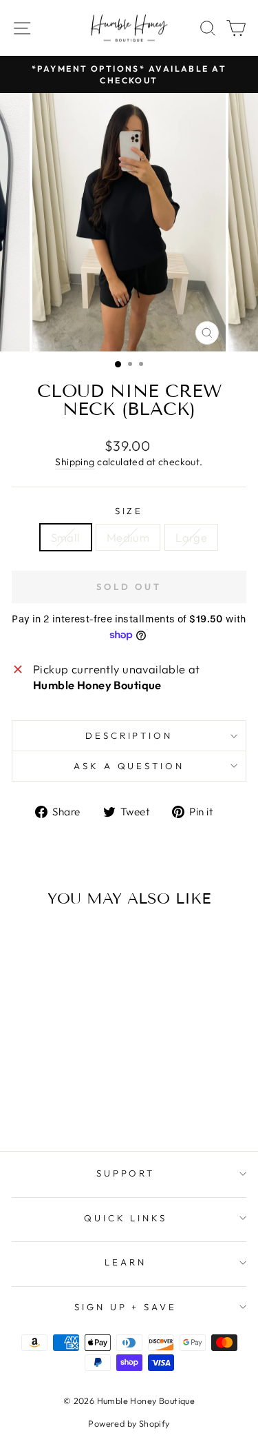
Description (129, 735)
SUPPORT (125, 1173)
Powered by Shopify (128, 1423)
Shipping (74, 462)
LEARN (126, 1262)
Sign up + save (126, 1306)
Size (129, 510)
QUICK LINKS (126, 1217)
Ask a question (129, 765)
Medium (128, 537)
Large (191, 537)
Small (65, 537)
